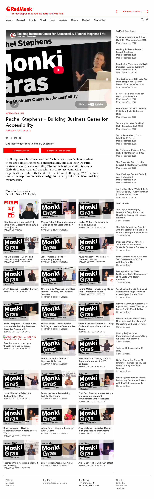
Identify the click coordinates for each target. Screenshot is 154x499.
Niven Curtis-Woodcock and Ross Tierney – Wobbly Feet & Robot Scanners (58, 292)
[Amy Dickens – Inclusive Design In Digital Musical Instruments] (96, 415)
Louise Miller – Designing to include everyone (93, 223)
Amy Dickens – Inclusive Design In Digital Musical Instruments (95, 429)
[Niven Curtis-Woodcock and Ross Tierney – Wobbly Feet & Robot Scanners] (58, 276)
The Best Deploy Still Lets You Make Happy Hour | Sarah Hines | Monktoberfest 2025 (131, 82)
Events (32, 20)
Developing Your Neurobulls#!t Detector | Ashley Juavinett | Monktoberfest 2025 (132, 67)
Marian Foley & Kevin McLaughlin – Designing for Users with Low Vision (58, 225)
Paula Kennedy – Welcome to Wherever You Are (94, 258)
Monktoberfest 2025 (126, 43)
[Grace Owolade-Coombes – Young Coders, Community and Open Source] (96, 311)
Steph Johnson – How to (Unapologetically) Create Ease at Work (20, 431)
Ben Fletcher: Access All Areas (57, 462)
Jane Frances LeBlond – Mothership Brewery (53, 258)
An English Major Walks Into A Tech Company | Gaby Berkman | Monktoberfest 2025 (132, 192)
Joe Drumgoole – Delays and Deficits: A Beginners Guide (18, 258)
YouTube (120, 488)
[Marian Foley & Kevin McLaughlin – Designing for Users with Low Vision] (58, 209)
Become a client (132, 11)
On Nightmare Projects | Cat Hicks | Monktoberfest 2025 (130, 151)
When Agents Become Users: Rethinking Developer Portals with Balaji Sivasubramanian (131, 380)
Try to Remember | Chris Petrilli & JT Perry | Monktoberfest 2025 (128, 138)
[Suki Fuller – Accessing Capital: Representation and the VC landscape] (96, 346)
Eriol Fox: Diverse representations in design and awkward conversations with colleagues (96, 396)
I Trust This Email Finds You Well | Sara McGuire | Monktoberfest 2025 (130, 96)
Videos (9, 20)
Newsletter (99, 20)
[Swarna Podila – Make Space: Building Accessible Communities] (58, 311)
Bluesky (120, 480)
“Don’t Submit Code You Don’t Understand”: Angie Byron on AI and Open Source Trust (131, 292)
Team (52, 20)
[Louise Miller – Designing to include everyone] (96, 209)
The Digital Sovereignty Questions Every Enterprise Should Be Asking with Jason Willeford (131, 213)
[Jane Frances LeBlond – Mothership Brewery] (58, 244)
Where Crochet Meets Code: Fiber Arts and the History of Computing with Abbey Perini (131, 321)
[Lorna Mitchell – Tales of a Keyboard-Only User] (58, 346)
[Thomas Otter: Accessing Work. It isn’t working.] (20, 450)
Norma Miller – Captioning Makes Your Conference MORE (96, 290)
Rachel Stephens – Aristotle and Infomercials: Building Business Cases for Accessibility (19, 326)
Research (21, 20)
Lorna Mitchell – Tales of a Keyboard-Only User (55, 359)
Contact (86, 20)
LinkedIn (120, 483)
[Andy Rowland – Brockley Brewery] (20, 276)
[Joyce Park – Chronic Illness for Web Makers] (58, 415)
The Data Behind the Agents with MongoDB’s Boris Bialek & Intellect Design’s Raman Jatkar (132, 230)
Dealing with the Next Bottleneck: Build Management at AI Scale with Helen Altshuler (131, 275)
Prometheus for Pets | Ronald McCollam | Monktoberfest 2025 (131, 111)
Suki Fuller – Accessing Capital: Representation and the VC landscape (95, 361)
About (43, 20)
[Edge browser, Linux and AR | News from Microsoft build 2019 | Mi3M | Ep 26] (20, 209)
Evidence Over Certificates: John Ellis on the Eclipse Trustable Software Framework (131, 244)
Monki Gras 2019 (15, 113)
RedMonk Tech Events (18, 130)
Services (63, 20)
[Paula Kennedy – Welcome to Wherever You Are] (96, 244)
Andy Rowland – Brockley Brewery (20, 289)
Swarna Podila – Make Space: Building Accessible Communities (58, 325)
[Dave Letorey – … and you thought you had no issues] (21, 338)
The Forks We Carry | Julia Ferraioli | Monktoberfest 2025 (131, 163)
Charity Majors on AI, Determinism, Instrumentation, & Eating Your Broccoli (131, 336)
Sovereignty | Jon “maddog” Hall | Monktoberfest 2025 (130, 124)
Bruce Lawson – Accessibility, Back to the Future (56, 394)
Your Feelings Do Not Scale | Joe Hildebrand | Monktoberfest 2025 (131, 177)
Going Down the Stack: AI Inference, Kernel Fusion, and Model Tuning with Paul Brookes (131, 364)
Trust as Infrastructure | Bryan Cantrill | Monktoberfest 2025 (131, 38)
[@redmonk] (147, 20)
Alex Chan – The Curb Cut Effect (96, 462)
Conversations (123, 220)
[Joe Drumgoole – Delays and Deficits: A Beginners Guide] (20, 244)
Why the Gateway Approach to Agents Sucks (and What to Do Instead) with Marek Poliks (132, 306)
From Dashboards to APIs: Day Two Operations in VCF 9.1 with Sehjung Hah (131, 259)
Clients (74, 20)
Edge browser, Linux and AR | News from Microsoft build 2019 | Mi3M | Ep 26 (20, 225)
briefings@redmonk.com (55, 483)
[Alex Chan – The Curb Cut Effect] (96, 450)
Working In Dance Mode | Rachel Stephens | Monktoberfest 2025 (129, 52)
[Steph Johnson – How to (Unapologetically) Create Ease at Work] (20, 415)
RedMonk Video (21, 150)
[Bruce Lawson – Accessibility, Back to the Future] (58, 380)
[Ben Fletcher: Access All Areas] (58, 450)
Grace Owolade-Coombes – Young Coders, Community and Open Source (96, 326)
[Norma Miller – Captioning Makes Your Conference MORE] (96, 276)
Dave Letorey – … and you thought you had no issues (17, 344)
